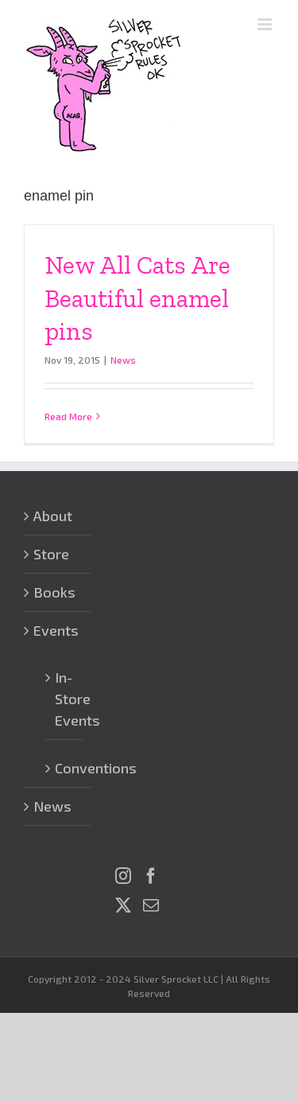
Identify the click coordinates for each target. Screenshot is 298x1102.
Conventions (65, 768)
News (123, 359)
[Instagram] (123, 876)
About (52, 515)
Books (54, 592)
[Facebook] (151, 876)
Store (51, 554)
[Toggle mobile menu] (265, 24)
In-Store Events (65, 698)
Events (56, 630)
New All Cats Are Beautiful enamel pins (137, 298)
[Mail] (151, 905)
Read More (68, 416)
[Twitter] (123, 905)
